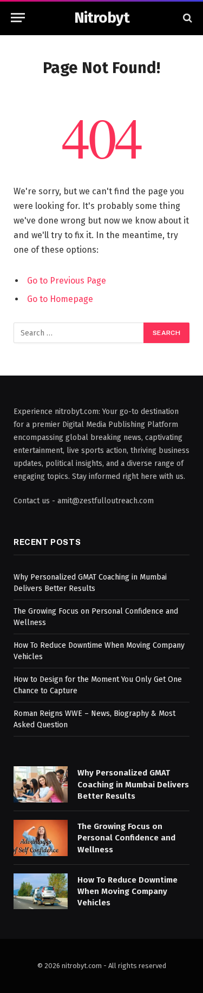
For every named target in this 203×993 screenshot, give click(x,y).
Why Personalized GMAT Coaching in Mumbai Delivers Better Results (133, 784)
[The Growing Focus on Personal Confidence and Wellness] (41, 838)
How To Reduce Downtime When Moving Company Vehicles (127, 891)
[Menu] (18, 17)
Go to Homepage (60, 299)
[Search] (186, 17)
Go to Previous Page (66, 280)
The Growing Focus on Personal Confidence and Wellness (126, 837)
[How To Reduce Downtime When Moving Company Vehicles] (41, 891)
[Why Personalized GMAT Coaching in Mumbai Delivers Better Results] (41, 784)
